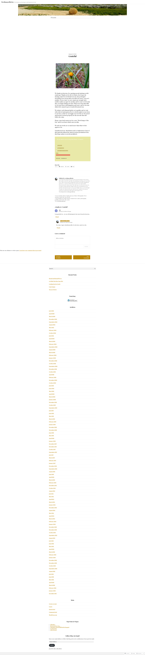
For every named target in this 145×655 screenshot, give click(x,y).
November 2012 (53, 563)
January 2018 (52, 441)
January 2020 (52, 399)
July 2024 (51, 335)
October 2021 (52, 371)
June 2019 (51, 413)
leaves (75, 198)
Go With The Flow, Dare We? (56, 281)
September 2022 (53, 366)
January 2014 (52, 524)
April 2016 (51, 477)
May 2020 (51, 391)
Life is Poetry (53, 630)
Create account (53, 603)
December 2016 (53, 466)
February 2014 (52, 521)
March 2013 (52, 552)
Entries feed (52, 609)
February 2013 (52, 554)
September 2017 (53, 452)
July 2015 (51, 493)
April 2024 (51, 338)
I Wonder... (53, 624)
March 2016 (52, 480)
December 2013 (53, 527)
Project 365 (61, 197)
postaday (57, 199)
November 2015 (53, 485)
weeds (68, 199)
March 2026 (52, 316)
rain (66, 197)
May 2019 (51, 416)
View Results (58, 158)
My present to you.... (55, 626)
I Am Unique (52, 286)
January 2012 (52, 590)
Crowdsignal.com (64, 158)
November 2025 (53, 319)
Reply (57, 216)
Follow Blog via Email (72, 636)
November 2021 (53, 369)
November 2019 (53, 402)
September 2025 (53, 322)
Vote (86, 158)
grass (71, 195)
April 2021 (51, 374)
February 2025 (52, 330)
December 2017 (53, 444)
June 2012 (51, 577)
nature (78, 198)
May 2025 (51, 327)
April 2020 (51, 394)
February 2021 (52, 377)
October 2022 (52, 363)
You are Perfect (53, 289)
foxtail (67, 195)
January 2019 (52, 424)
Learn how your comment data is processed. (30, 250)
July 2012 (51, 574)
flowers (68, 198)
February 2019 (52, 421)
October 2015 (52, 488)
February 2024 (52, 344)
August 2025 (52, 324)
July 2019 (51, 410)
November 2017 (53, 446)
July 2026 (51, 310)
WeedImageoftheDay (7, 2)
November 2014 (53, 507)
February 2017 (52, 460)
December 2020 (53, 380)
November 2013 (53, 529)
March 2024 (52, 341)
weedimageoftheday (61, 201)
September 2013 (53, 535)
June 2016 (51, 474)
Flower (64, 195)
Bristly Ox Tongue (63, 198)
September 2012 (53, 568)
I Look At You (53, 628)
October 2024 (52, 333)
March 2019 (52, 419)
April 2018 (51, 438)
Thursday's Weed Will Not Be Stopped (59, 627)
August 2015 (52, 491)
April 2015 (51, 499)
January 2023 (52, 358)
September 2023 (53, 347)
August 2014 (52, 510)
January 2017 (52, 463)
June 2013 (51, 543)
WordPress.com (53, 615)
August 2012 (52, 571)
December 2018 (53, 427)
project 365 (61, 199)
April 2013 (51, 549)
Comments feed (53, 612)
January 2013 (52, 557)
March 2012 (52, 585)
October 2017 (52, 449)
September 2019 (53, 407)
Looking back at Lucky (54, 284)
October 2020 (52, 383)
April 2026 (51, 313)
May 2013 (51, 546)
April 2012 (51, 582)
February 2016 (52, 482)
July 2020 (51, 385)
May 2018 (51, 435)
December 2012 (53, 560)
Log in (50, 606)
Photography (80, 195)
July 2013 (51, 540)
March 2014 (52, 518)
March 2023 (52, 352)
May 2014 (51, 513)
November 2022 (53, 360)
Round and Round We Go (55, 278)
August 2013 (52, 538)
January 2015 (52, 504)
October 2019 (52, 405)
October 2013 (52, 532)
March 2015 (52, 502)
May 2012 (51, 579)
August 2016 (52, 471)
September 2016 (53, 468)
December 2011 (53, 593)
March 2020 (52, 396)
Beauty (61, 195)
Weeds (68, 197)
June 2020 (51, 388)
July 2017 (51, 455)
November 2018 (53, 430)
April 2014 (51, 516)
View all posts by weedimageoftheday (67, 191)
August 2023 (52, 349)
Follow (52, 645)
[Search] (95, 269)
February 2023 (52, 355)
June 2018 (51, 432)
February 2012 (52, 588)
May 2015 (51, 496)
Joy (73, 195)
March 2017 (52, 457)
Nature (75, 195)
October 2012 (52, 565)
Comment (86, 246)
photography (83, 198)
